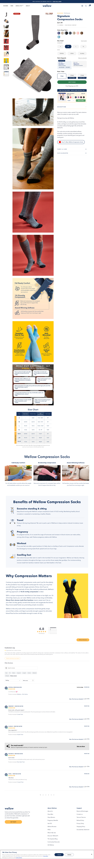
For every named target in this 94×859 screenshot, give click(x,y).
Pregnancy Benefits (53, 820)
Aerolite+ (19, 5)
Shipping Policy (81, 826)
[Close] (91, 854)
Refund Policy (80, 820)
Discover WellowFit (53, 835)
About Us (50, 811)
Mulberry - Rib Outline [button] (22, 694)
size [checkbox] (6, 672)
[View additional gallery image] (6, 54)
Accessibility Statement (83, 829)
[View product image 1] (6, 14)
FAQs (49, 829)
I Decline (69, 854)
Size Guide (84, 40)
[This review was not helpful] (87, 699)
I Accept (59, 854)
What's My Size (52, 832)
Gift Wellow (51, 845)
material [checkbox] (34, 672)
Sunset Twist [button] (20, 714)
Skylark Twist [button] (20, 734)
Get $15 (50, 823)
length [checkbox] (24, 672)
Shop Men (50, 814)
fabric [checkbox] (13, 672)
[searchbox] (23, 668)
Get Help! (13, 822)
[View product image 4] (6, 33)
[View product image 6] (6, 47)
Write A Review (83, 639)
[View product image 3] (6, 26)
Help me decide (82, 58)
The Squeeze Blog (52, 839)
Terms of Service (81, 817)
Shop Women (51, 817)
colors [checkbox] (29, 672)
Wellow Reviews (52, 826)
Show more (13, 675)
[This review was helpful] (85, 699)
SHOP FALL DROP (57, 1)
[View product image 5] (6, 41)
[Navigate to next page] (54, 795)
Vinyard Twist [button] (20, 782)
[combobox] (13, 680)
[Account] (82, 6)
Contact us (80, 814)
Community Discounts (54, 842)
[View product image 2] (6, 21)
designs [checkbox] (7, 675)
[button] (52, 627)
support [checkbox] (19, 672)
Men (12, 5)
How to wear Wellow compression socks (72, 142)
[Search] (86, 6)
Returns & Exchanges (82, 811)
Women (5, 5)
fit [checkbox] (9, 672)
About (28, 5)
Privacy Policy (80, 823)
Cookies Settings (19, 857)
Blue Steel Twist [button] (21, 762)
